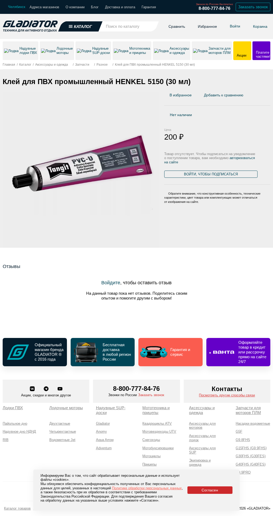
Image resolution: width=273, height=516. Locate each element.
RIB (6, 440)
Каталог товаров (17, 508)
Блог (95, 7)
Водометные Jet (62, 440)
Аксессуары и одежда (202, 410)
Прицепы (149, 464)
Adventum (104, 448)
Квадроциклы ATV (157, 424)
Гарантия (149, 7)
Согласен (210, 490)
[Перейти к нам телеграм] (47, 389)
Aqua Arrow (105, 440)
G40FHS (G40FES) (251, 464)
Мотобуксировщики (158, 448)
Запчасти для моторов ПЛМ (248, 410)
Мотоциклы (151, 456)
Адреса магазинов (44, 7)
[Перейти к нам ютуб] (60, 389)
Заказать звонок (253, 7)
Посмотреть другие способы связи (227, 395)
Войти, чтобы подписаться (211, 174)
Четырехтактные (62, 432)
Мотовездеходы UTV (159, 432)
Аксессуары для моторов (202, 426)
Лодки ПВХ (13, 407)
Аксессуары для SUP (202, 450)
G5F (239, 432)
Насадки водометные (253, 424)
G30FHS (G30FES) (251, 456)
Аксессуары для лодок (202, 438)
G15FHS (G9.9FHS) (251, 448)
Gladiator (103, 424)
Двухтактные (59, 424)
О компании (75, 7)
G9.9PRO (243, 472)
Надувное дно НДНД (19, 432)
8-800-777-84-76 (214, 8)
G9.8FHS (243, 440)
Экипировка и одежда (200, 462)
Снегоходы (151, 440)
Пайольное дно (15, 424)
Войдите (110, 282)
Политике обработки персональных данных (147, 488)
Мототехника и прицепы (156, 410)
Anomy (101, 432)
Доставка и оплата (120, 7)
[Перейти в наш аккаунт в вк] (33, 389)
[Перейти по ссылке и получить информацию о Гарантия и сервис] (170, 352)
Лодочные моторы (66, 407)
